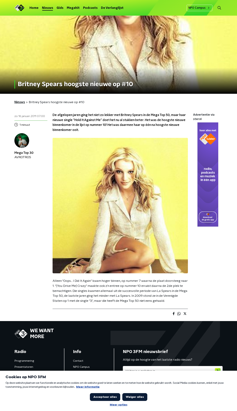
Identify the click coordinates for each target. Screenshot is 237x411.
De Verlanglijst (112, 8)
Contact (78, 360)
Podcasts (90, 8)
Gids (60, 8)
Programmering (24, 360)
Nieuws (47, 8)
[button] (219, 8)
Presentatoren (23, 367)
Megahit (73, 8)
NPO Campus (197, 7)
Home (34, 8)
